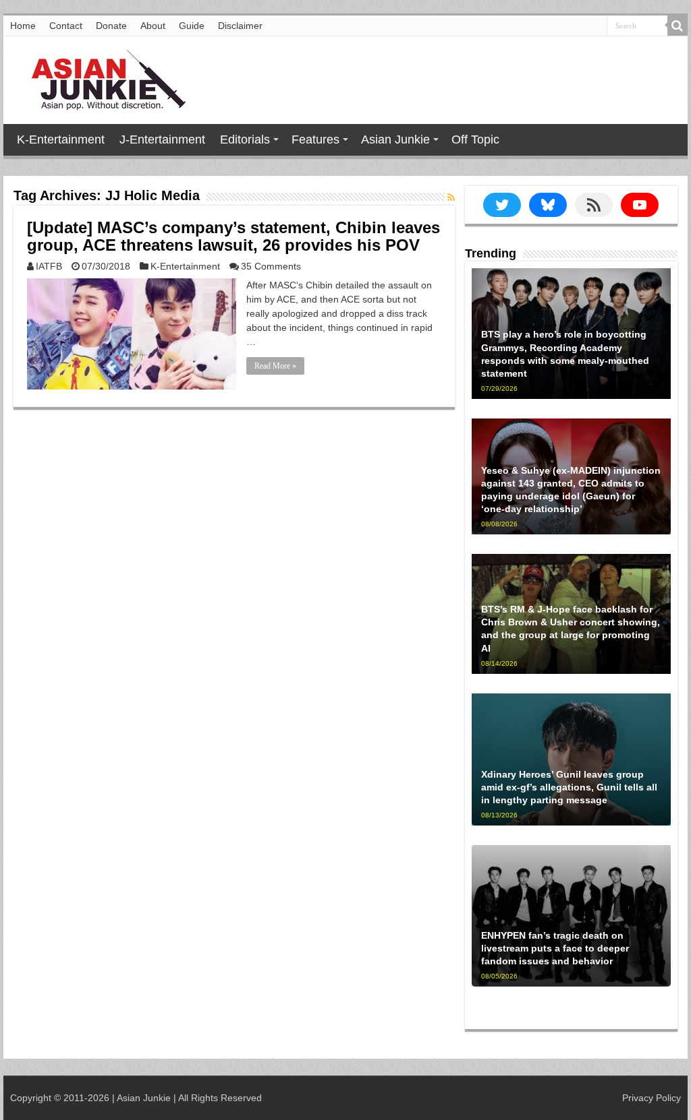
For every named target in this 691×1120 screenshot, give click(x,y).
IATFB (49, 266)
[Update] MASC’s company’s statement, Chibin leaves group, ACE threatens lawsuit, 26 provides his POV (233, 236)
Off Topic (475, 139)
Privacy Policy (651, 1097)
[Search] (677, 25)
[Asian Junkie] (101, 77)
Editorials (245, 139)
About (152, 25)
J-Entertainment (162, 139)
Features (315, 139)
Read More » (275, 366)
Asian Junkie (395, 139)
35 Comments (271, 266)
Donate (111, 25)
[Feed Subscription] (451, 197)
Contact (65, 25)
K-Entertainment (61, 139)
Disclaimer (240, 25)
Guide (191, 25)
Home (23, 25)
